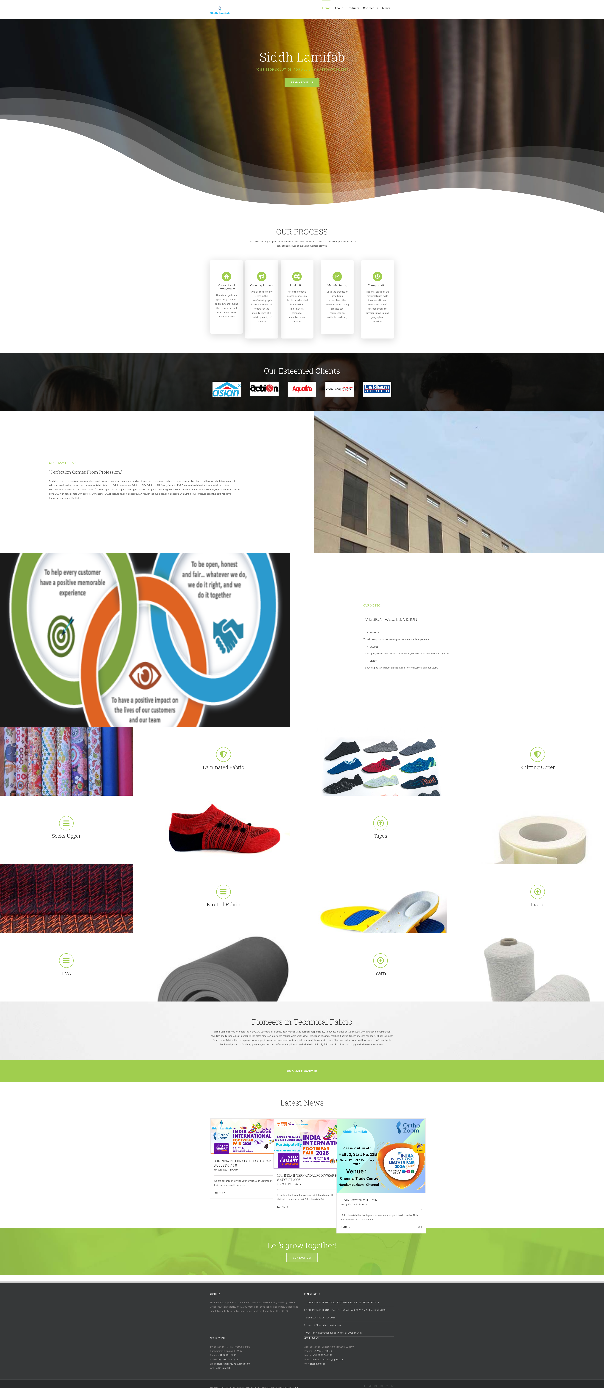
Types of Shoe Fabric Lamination (323, 1325)
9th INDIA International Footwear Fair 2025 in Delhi (334, 1332)
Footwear (233, 1169)
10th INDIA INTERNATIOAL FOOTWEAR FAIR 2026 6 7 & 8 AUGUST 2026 (346, 1310)
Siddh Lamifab (223, 1367)
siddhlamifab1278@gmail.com (233, 1363)
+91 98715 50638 (322, 1350)
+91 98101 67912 (228, 1359)
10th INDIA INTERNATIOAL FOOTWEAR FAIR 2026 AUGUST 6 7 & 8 (342, 1302)
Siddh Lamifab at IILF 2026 (360, 1200)
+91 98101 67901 (228, 1355)
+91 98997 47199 (322, 1355)
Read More (218, 1192)
